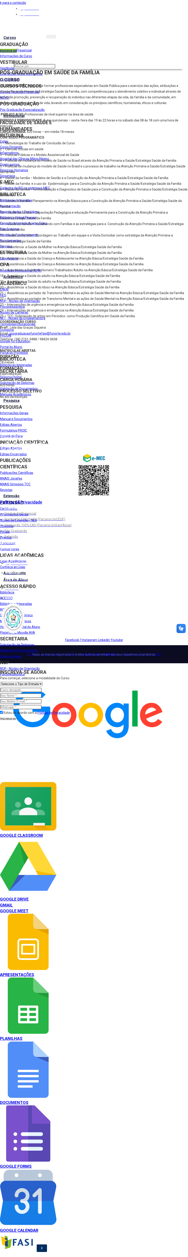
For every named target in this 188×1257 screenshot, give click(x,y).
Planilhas (11, 1038)
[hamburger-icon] (51, 37)
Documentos (14, 1102)
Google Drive (14, 899)
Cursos (9, 37)
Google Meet (14, 910)
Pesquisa (11, 400)
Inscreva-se (8, 718)
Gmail (6, 905)
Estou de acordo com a (37, 712)
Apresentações (17, 974)
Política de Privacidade (21, 502)
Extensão (11, 496)
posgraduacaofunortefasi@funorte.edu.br (40, 333)
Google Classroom (21, 835)
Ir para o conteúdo (13, 3)
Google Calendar (19, 1230)
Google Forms (16, 1166)
